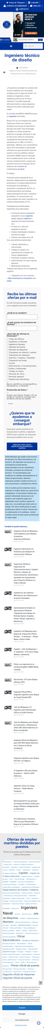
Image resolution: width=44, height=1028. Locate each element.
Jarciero (17, 919)
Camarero (35, 875)
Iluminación (15, 913)
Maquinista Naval (32, 923)
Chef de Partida (19, 884)
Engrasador (6, 903)
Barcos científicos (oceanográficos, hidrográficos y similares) (22, 385)
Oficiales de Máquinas (18, 350)
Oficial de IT (20, 938)
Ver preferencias (22, 1020)
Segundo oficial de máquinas (19, 979)
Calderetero (26, 875)
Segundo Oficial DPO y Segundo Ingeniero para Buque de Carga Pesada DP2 (26, 694)
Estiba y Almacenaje (17, 368)
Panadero (20, 957)
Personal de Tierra (16, 374)
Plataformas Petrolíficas (19, 379)
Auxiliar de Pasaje (24, 872)
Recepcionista (7, 974)
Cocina (12, 363)
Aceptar (22, 1008)
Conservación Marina (9, 889)
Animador (14, 872)
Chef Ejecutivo (30, 884)
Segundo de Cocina (29, 977)
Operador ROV (32, 954)
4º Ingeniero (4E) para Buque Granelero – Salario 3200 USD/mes (25, 773)
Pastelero (28, 957)
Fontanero (35, 903)
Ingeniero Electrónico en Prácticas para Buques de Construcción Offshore (24, 551)
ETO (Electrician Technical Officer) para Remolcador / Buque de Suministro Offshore (26, 821)
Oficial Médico (21, 949)
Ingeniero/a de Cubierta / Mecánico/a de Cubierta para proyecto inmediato (25, 595)
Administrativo (7, 867)
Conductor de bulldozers (26, 887)
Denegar (22, 1014)
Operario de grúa (9, 957)
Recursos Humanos (20, 974)
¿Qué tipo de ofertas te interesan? (18, 335)
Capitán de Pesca (26, 881)
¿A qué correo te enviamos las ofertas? (21, 323)
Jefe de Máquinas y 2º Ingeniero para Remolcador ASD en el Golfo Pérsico (25, 710)
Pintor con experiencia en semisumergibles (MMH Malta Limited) (26, 667)
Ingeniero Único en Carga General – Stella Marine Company (24, 788)
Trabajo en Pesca (16, 371)
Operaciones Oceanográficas (24, 951)
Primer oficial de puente (25, 970)
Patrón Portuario (25, 962)
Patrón (35, 957)
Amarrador (6, 872)
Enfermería (32, 901)
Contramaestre (30, 889)
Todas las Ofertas (16, 339)
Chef (11, 884)
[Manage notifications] (39, 1023)
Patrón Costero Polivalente (11, 959)
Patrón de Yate (13, 962)
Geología (5, 906)
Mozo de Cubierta (16, 933)
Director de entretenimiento (11, 898)
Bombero (12, 875)
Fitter (28, 903)
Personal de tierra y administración (23, 74)
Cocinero (13, 887)
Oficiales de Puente (17, 347)
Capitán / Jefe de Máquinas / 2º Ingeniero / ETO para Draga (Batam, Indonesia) (26, 652)
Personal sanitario (16, 376)
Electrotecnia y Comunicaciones (22, 366)
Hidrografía (6, 913)
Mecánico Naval (25, 930)
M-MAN (22, 923)
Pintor (17, 967)
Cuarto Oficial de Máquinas (11, 892)
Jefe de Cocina (26, 919)
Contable (21, 889)
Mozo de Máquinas (29, 933)
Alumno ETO (8, 869)
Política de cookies (21, 1025)
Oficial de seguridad (9, 942)
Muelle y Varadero (8, 936)
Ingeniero (13, 116)
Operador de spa (21, 954)
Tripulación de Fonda (18, 360)
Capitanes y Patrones (18, 342)
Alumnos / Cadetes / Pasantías (22, 358)
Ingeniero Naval (15, 71)
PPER (22, 967)
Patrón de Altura (27, 959)
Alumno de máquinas (20, 867)
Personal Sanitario (24, 965)
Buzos (19, 875)
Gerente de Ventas (18, 909)
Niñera (25, 936)
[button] (40, 983)
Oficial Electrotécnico (29, 71)
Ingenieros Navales (17, 344)
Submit (10, 403)
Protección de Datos (17, 390)
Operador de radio (8, 954)
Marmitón (14, 930)
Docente (37, 898)
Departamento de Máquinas (30, 892)
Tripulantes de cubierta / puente (22, 352)
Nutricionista (33, 936)
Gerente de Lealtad (16, 906)
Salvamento (17, 977)
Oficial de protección (32, 938)
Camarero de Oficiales (10, 878)
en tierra (21, 169)
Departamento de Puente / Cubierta (20, 895)
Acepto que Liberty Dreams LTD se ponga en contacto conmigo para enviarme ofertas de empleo (22, 397)
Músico (18, 936)
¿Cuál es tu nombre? (17, 313)
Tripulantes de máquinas (19, 355)
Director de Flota (27, 898)
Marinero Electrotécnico (22, 927)
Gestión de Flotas (31, 909)
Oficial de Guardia (8, 938)
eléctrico (27, 218)
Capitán (23, 878)
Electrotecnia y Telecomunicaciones (15, 901)
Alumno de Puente (34, 867)
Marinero (8, 926)
